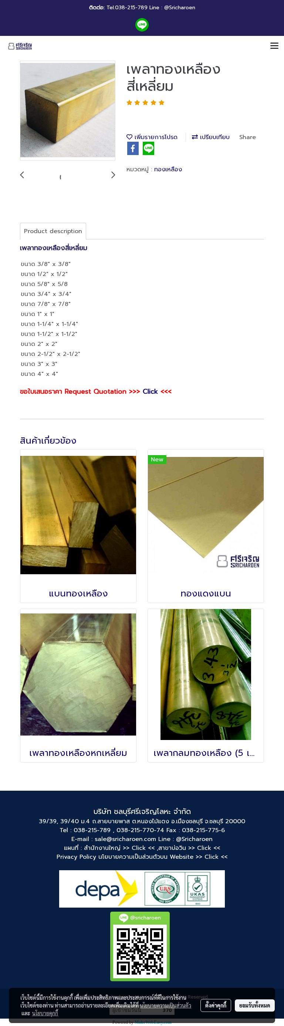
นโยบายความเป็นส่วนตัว (165, 1005)
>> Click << (204, 848)
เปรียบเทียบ (214, 137)
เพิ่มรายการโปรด (155, 137)
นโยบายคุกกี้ (45, 1013)
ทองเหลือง (168, 169)
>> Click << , (140, 848)
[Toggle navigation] (274, 46)
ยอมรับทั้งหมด (254, 1005)
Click (150, 391)
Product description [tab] (53, 231)
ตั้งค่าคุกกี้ (215, 1005)
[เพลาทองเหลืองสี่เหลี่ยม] (67, 111)
